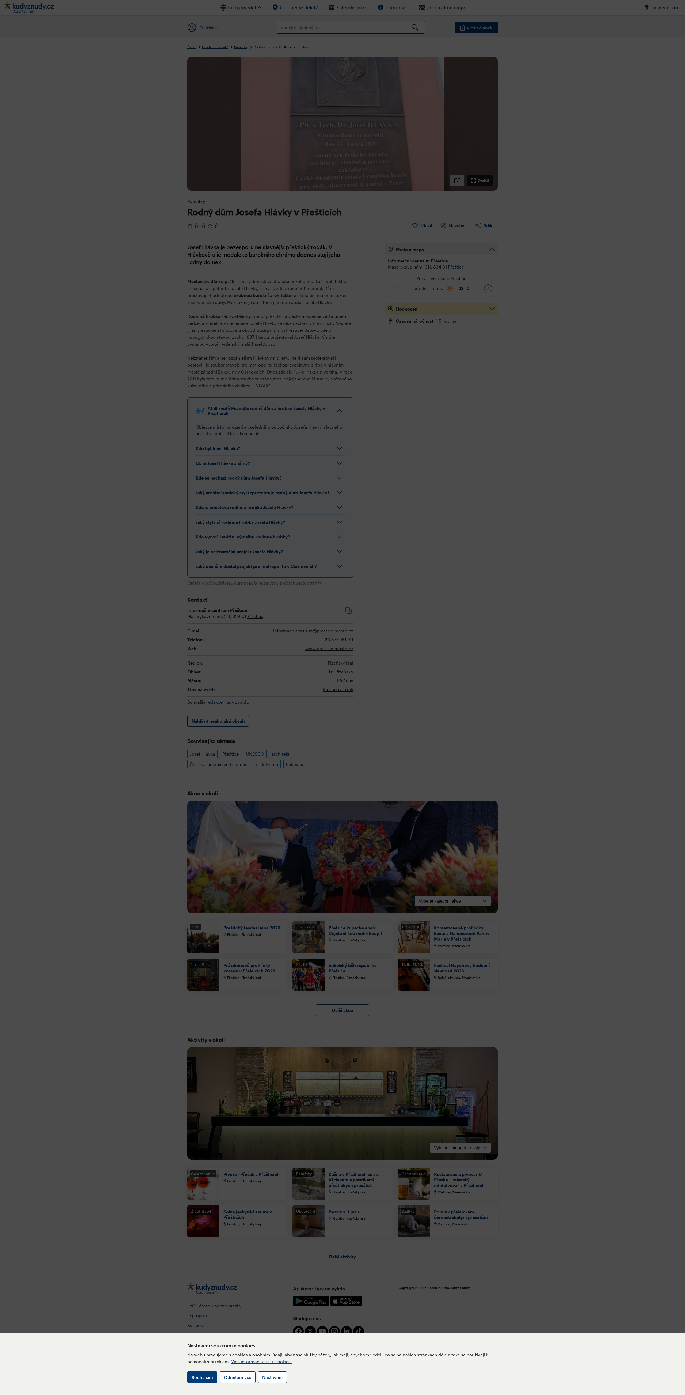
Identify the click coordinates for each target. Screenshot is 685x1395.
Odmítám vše (237, 1377)
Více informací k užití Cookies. (261, 1361)
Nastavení (272, 1377)
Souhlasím (202, 1377)
